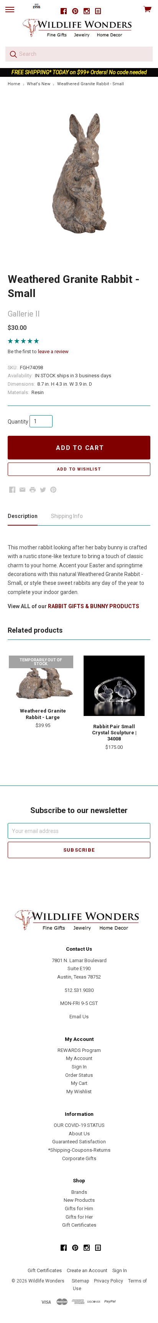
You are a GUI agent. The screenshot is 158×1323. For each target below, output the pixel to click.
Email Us (79, 1016)
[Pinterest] (75, 11)
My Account (79, 1058)
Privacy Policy (108, 1281)
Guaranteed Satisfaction (79, 1141)
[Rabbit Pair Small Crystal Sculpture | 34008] (114, 686)
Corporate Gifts (79, 1158)
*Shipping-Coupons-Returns (79, 1150)
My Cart (79, 1083)
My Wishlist (79, 1091)
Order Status (79, 1075)
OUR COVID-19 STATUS (79, 1125)
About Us (79, 1133)
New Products (79, 1200)
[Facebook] (64, 11)
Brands (79, 1192)
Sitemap (80, 1281)
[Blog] (98, 11)
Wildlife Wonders (46, 1281)
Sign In (79, 1067)
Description (23, 516)
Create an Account (87, 1270)
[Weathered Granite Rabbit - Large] (43, 678)
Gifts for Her (79, 1217)
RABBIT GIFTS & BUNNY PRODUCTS (93, 606)
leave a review (53, 351)
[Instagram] (87, 11)
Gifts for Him (79, 1208)
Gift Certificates (79, 1225)
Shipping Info (67, 516)
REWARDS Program (79, 1050)
